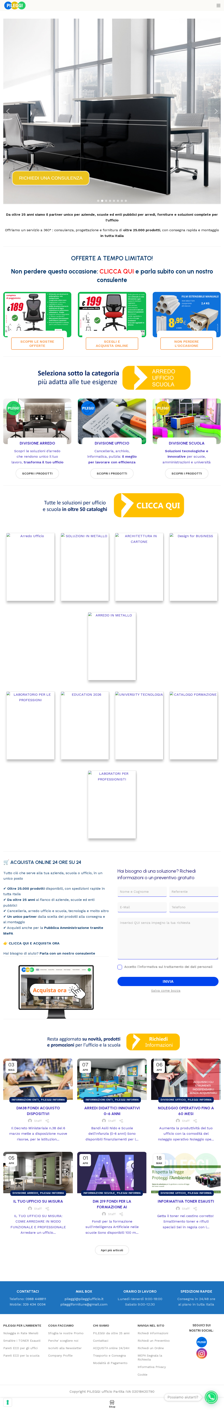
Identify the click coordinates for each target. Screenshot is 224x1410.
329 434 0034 (34, 1304)
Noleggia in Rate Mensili (20, 1333)
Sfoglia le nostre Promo (66, 1333)
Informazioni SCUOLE (99, 1193)
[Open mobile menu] (218, 5)
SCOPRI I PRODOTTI (37, 473)
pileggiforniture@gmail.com (83, 1304)
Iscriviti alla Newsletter (65, 1348)
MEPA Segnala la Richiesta (150, 1357)
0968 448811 (36, 1299)
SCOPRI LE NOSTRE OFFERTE (37, 343)
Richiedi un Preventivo (154, 1340)
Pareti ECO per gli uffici (20, 1348)
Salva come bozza (165, 991)
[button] (7, 111)
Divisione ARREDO (25, 1193)
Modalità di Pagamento (110, 1363)
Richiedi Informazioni (153, 1333)
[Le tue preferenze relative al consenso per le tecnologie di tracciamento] (8, 1402)
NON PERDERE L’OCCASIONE (186, 343)
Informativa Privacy (152, 1367)
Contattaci (100, 1340)
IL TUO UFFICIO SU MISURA (38, 1201)
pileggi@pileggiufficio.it (84, 1299)
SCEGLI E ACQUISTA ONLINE (112, 343)
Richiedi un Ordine (151, 1348)
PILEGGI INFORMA (53, 1099)
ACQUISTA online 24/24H (111, 1348)
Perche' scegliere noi (63, 1340)
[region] (112, 111)
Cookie (142, 1374)
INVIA (168, 981)
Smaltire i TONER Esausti (21, 1340)
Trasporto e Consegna (109, 1355)
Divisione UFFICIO (173, 1099)
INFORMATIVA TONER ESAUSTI (186, 1201)
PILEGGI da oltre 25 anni (111, 1333)
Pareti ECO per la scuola (21, 1355)
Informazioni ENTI (25, 1099)
